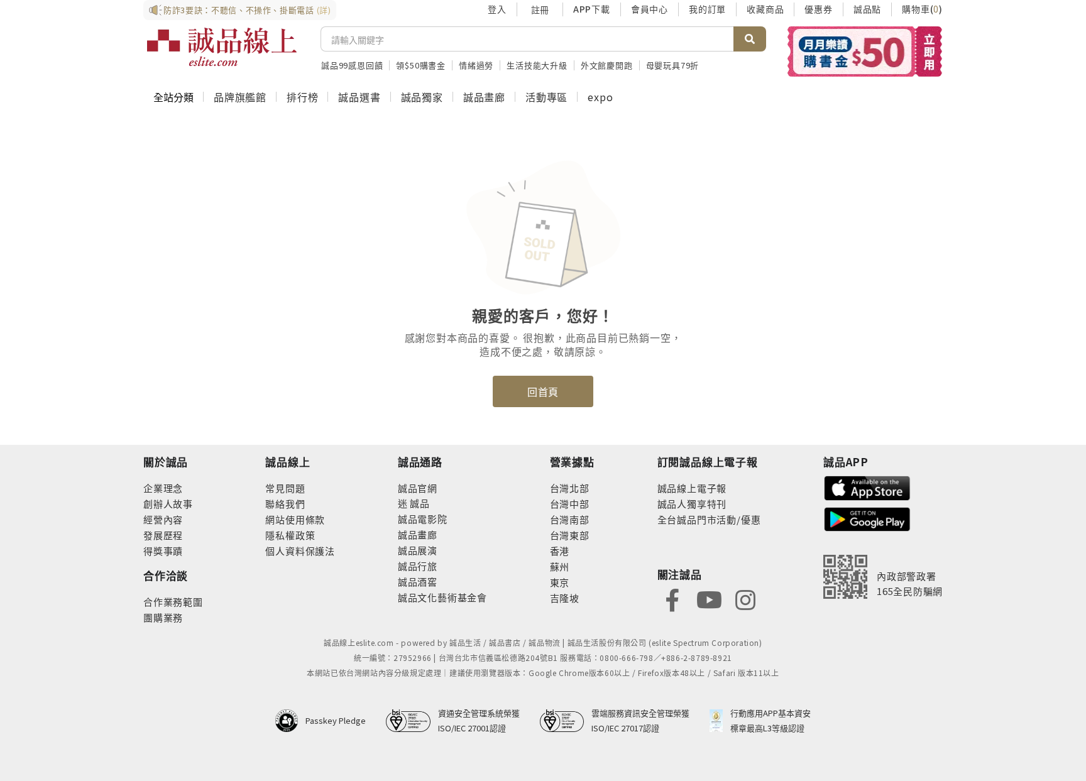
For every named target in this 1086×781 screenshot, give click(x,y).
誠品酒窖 (417, 581)
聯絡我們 (285, 503)
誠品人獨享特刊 (692, 503)
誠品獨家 (422, 96)
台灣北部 (570, 487)
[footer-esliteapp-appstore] (867, 486)
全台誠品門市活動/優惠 (709, 519)
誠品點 (867, 9)
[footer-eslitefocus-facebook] (672, 598)
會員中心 (649, 9)
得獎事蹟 (163, 550)
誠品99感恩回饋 (352, 65)
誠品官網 (417, 487)
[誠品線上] (221, 47)
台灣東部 (570, 535)
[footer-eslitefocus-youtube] (709, 598)
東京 (560, 582)
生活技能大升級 (537, 65)
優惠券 (818, 9)
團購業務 (163, 617)
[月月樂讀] (864, 51)
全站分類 (173, 96)
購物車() (922, 9)
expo (600, 96)
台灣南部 (570, 519)
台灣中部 (570, 503)
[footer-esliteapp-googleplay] (867, 518)
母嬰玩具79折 (672, 65)
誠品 (419, 503)
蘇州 (560, 566)
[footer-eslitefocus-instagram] (745, 598)
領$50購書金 (421, 65)
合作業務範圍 (173, 601)
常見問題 (285, 487)
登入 (497, 9)
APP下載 (591, 9)
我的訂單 (707, 9)
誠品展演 (417, 550)
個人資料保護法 (300, 550)
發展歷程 (163, 535)
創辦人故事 (168, 503)
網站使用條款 (295, 519)
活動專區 (546, 96)
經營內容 (163, 519)
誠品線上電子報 (692, 487)
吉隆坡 (564, 597)
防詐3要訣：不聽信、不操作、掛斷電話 (247, 10)
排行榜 (302, 96)
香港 (560, 550)
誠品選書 (359, 96)
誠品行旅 (417, 565)
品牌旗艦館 (240, 96)
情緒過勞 (476, 65)
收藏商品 (765, 9)
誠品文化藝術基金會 (442, 597)
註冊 (540, 9)
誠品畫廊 (484, 96)
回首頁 (543, 391)
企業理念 (163, 487)
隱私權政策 (290, 535)
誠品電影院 (422, 518)
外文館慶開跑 (607, 65)
